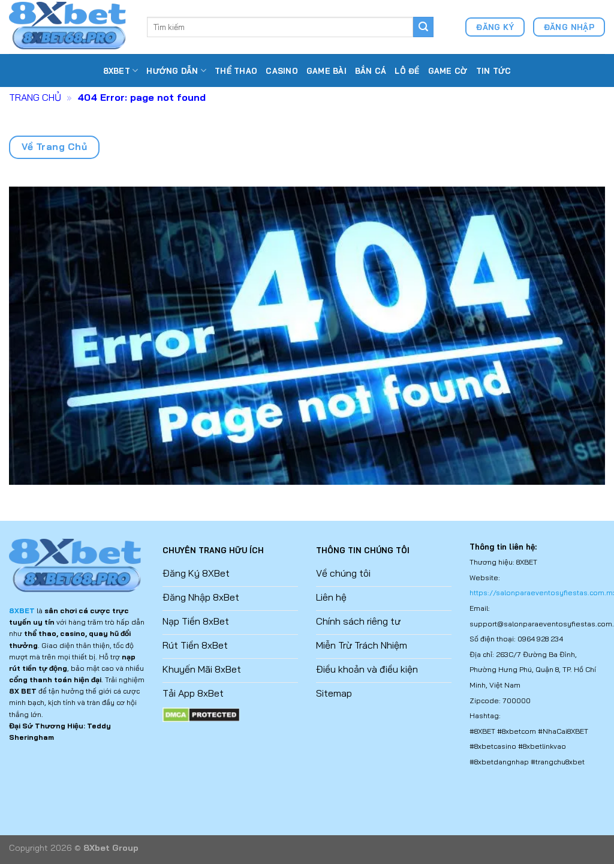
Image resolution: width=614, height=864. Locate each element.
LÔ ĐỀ (407, 71)
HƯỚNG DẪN (172, 71)
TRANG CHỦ (35, 97)
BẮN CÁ (371, 71)
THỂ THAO (236, 71)
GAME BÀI (326, 71)
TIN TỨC (493, 71)
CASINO (282, 71)
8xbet (116, 71)
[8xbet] (69, 27)
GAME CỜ (448, 71)
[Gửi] (423, 27)
